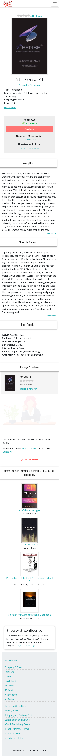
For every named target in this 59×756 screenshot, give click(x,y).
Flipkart (23, 147)
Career (8, 676)
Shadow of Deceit (29, 544)
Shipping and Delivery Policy (19, 715)
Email (10, 690)
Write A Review (31, 459)
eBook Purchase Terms (17, 728)
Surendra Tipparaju (29, 85)
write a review (29, 448)
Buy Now (29, 129)
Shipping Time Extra (29, 139)
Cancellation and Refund (17, 719)
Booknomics (11, 660)
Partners (9, 671)
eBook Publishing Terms (17, 724)
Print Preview (10, 107)
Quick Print (10, 681)
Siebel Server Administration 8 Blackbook (29, 614)
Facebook (11, 694)
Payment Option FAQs (26, 645)
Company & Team (14, 667)
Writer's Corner (13, 733)
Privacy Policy (11, 710)
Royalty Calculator (14, 738)
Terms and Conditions (16, 706)
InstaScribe (10, 685)
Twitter (11, 699)
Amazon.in (35, 147)
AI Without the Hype (29, 510)
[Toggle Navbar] (55, 4)
